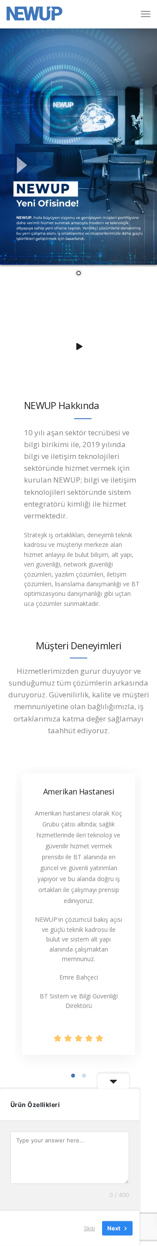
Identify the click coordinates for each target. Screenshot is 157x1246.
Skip (89, 1228)
